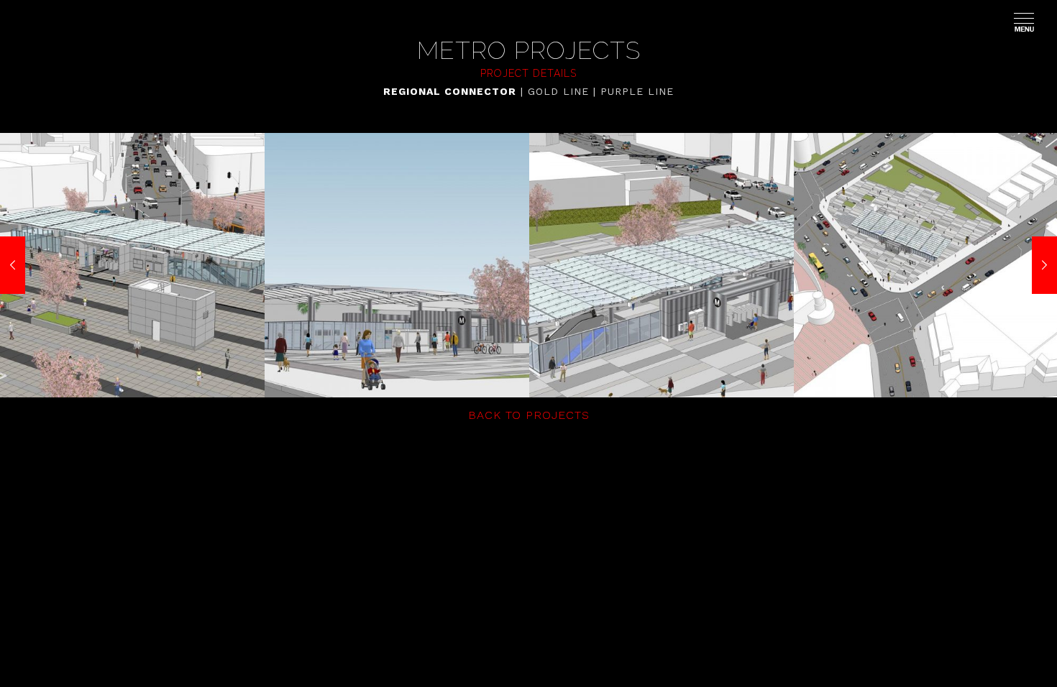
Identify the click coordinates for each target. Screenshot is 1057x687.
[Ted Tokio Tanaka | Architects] (42, 21)
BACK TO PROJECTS (529, 415)
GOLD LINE (558, 91)
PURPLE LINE (637, 91)
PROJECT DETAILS (528, 73)
